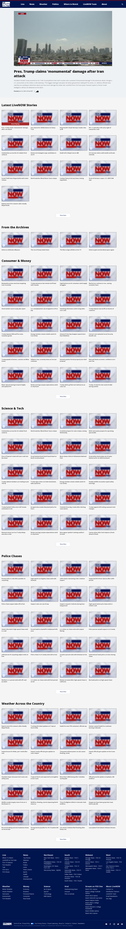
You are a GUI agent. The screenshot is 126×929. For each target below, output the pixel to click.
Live (4, 855)
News (25, 855)
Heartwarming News (71, 889)
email (122, 924)
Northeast (48, 855)
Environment (6, 896)
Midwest (89, 855)
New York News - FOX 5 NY (51, 859)
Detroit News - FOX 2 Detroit (92, 863)
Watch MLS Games (91, 913)
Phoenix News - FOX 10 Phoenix (113, 859)
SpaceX (46, 891)
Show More (63, 215)
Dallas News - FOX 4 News (73, 874)
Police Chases (27, 870)
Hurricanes (5, 894)
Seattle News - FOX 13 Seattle (113, 871)
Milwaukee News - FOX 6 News (93, 869)
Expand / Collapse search (122, 4)
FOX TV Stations (7, 862)
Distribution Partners (112, 891)
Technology (47, 894)
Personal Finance (28, 894)
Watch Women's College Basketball (93, 908)
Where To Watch (7, 858)
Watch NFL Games (91, 889)
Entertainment (27, 879)
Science (47, 886)
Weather (6, 886)
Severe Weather (7, 891)
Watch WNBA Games (92, 911)
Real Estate (26, 899)
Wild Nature (47, 896)
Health (25, 874)
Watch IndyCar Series (92, 900)
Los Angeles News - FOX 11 (114, 863)
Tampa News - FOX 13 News (72, 867)
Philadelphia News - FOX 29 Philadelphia (52, 863)
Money (26, 886)
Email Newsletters (112, 896)
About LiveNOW (113, 886)
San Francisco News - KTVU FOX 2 (113, 867)
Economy (26, 889)
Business (26, 891)
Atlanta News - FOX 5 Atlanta (71, 859)
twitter (118, 924)
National (26, 860)
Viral (67, 886)
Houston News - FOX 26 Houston (72, 877)
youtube (106, 924)
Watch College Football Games (92, 892)
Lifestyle (25, 877)
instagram (114, 924)
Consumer (26, 896)
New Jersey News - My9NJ (52, 870)
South (67, 855)
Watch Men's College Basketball (92, 903)
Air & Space (47, 889)
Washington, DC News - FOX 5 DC (51, 867)
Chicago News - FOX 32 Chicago (92, 859)
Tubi (3, 867)
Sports (25, 872)
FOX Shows (6, 872)
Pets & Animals (69, 894)
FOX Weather (6, 865)
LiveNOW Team (111, 894)
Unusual (67, 891)
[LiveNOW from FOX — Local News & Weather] (8, 4)
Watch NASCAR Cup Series (93, 898)
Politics (25, 865)
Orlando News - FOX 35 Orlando (72, 863)
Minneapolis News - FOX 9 (93, 866)
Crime (25, 867)
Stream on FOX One (94, 886)
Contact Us (109, 889)
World (25, 862)
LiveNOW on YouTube (9, 860)
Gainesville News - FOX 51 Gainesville (73, 871)
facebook (110, 924)
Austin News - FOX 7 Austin (73, 881)
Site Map (109, 899)
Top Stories (27, 858)
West (108, 855)
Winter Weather (7, 889)
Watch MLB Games (91, 896)
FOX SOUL (5, 870)
